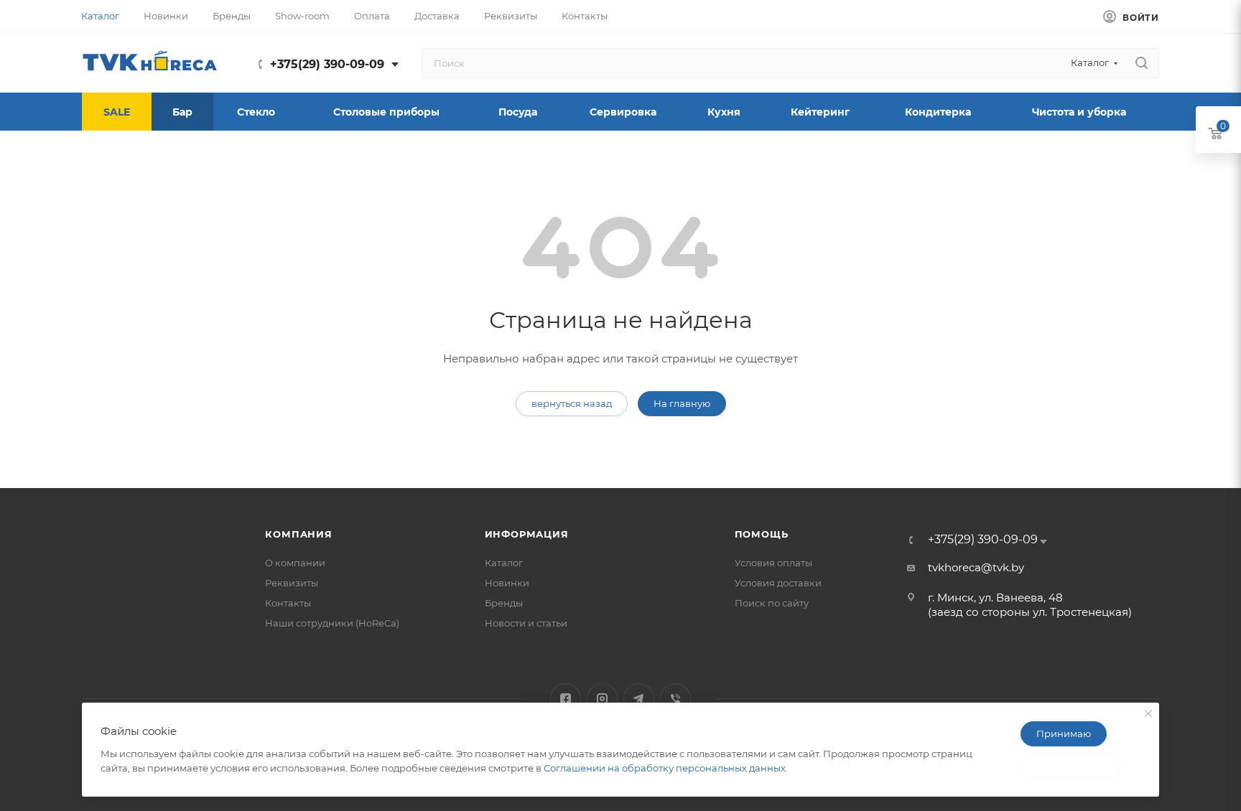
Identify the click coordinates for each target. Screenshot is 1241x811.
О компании (295, 562)
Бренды (504, 603)
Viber (675, 698)
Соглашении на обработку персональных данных (665, 768)
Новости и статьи (526, 623)
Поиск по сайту (772, 603)
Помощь (762, 534)
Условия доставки (778, 583)
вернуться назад (571, 403)
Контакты (288, 603)
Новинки (507, 583)
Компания (298, 534)
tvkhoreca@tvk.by (976, 567)
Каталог (504, 562)
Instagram (602, 698)
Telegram (638, 698)
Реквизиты (291, 583)
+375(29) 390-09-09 (327, 64)
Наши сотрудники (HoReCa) (332, 623)
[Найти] (1141, 63)
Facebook (565, 698)
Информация (527, 534)
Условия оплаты (773, 562)
